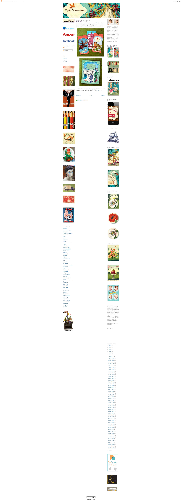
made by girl (65, 271)
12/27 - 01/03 (111, 356)
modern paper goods (67, 277)
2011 (110, 351)
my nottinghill (65, 282)
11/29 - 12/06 (111, 361)
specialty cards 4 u (66, 300)
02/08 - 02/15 (111, 438)
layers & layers (66, 269)
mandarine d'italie (66, 274)
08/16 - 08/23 (111, 389)
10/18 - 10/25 (111, 373)
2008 (110, 450)
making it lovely (66, 273)
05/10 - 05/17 (111, 415)
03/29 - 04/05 (111, 426)
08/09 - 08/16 (111, 391)
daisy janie (65, 252)
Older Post (103, 95)
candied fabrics (66, 245)
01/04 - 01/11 (111, 447)
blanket (64, 236)
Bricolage (64, 241)
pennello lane (65, 289)
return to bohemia (66, 295)
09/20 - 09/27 (111, 380)
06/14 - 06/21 (111, 405)
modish (64, 279)
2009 (110, 354)
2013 (110, 347)
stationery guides (66, 301)
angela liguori (65, 231)
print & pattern (65, 293)
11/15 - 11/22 (111, 365)
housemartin (65, 266)
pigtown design (66, 290)
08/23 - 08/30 (111, 387)
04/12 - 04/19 (111, 422)
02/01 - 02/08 (111, 440)
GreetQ (97, 22)
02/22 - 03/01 (111, 435)
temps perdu (65, 305)
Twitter (64, 56)
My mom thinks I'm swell (68, 281)
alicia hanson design (67, 230)
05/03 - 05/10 (111, 416)
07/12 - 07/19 (111, 398)
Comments (66, 50)
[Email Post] (101, 90)
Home (91, 95)
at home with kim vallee (67, 233)
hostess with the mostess (68, 265)
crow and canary (66, 250)
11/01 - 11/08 (111, 369)
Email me (64, 58)
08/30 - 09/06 (111, 385)
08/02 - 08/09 (111, 393)
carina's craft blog (66, 247)
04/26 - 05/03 (111, 418)
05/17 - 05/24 (111, 413)
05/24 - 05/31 (111, 411)
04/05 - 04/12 (111, 424)
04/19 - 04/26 (111, 420)
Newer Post (78, 95)
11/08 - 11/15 (111, 367)
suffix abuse (65, 303)
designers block (66, 253)
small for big (65, 297)
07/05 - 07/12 (111, 400)
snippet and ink (66, 298)
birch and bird (65, 234)
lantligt (64, 268)
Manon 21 (65, 276)
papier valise (65, 285)
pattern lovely (65, 287)
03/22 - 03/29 (111, 427)
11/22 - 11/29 (111, 363)
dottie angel (65, 255)
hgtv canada (65, 263)
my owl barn (65, 284)
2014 (110, 345)
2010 (110, 353)
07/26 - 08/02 (111, 394)
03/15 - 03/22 (111, 429)
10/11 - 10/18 (111, 374)
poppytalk (65, 292)
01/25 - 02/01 (111, 442)
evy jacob (65, 257)
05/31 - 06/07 (111, 409)
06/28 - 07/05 (111, 402)
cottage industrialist (67, 249)
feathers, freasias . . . (67, 258)
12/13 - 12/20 (111, 358)
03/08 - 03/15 (111, 431)
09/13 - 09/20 (111, 382)
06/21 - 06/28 (111, 404)
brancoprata (65, 239)
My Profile (65, 61)
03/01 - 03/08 (111, 433)
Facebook (65, 60)
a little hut (65, 228)
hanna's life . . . (66, 261)
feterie (64, 260)
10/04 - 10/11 (111, 376)
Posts (65, 48)
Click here (88, 26)
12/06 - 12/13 (111, 360)
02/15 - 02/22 (111, 436)
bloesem (64, 238)
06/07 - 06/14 (111, 407)
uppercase (65, 306)
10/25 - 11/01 (111, 371)
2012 (110, 349)
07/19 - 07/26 (111, 396)
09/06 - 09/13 (111, 383)
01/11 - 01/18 (111, 446)
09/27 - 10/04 (111, 378)
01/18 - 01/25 (111, 444)
